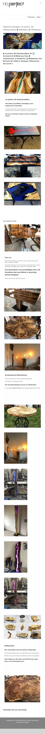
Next (38, 17)
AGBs (29, 720)
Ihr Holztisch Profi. (10, 221)
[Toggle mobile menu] (41, 3)
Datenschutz (19, 722)
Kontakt (26, 722)
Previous (31, 17)
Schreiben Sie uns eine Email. (15, 710)
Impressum (35, 720)
